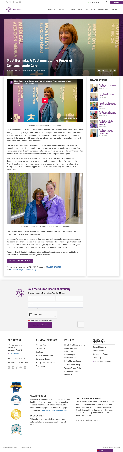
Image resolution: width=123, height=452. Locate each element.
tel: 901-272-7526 (54, 267)
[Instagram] (10, 2)
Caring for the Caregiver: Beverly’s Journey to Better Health (107, 104)
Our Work (51, 9)
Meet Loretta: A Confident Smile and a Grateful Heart (107, 113)
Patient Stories (40, 71)
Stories (72, 9)
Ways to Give (90, 9)
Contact (114, 9)
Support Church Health (20, 261)
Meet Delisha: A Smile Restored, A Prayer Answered (106, 122)
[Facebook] (7, 2)
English (102, 450)
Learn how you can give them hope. (54, 410)
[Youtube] (17, 2)
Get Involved (103, 9)
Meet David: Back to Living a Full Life (107, 86)
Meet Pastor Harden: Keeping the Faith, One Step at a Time (106, 131)
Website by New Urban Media (110, 447)
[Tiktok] (13, 2)
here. (101, 420)
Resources (62, 9)
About (80, 9)
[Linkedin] (20, 2)
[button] (106, 2)
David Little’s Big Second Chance (106, 95)
